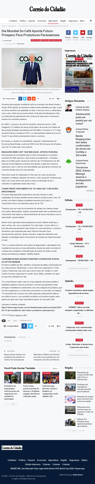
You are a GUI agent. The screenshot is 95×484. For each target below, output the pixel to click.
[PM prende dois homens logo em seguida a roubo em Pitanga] (70, 410)
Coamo (15, 320)
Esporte (31, 21)
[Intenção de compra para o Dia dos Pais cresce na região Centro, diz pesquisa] (70, 399)
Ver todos (90, 191)
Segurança (73, 21)
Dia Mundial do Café (26, 320)
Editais (79, 205)
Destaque (45, 40)
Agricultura (53, 21)
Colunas (46, 464)
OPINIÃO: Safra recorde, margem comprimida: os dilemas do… (79, 310)
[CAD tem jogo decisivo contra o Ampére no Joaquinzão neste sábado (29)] (50, 378)
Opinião (79, 340)
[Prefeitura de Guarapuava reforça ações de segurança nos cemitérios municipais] (12, 378)
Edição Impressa (32, 464)
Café (8, 320)
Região (63, 21)
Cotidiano (13, 21)
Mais (82, 21)
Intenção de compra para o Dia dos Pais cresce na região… (85, 399)
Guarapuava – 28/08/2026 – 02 (79, 260)
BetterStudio (78, 475)
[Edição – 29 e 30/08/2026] (79, 73)
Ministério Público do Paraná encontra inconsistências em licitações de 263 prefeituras (46, 357)
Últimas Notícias (55, 40)
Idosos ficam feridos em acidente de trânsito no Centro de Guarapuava (14, 357)
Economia (42, 21)
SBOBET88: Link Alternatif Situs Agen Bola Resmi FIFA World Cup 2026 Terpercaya (47, 468)
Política (23, 21)
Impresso (79, 59)
